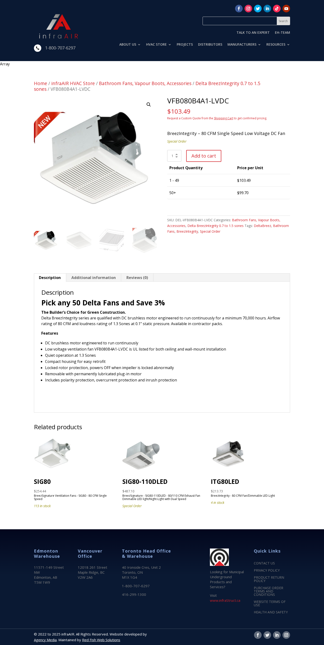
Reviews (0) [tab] (137, 277)
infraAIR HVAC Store (73, 83)
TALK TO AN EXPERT (253, 33)
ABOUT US (127, 45)
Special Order (210, 231)
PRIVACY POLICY (267, 571)
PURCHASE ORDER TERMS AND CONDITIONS (268, 591)
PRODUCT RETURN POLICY (269, 579)
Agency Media (45, 639)
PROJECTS (185, 45)
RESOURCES (275, 45)
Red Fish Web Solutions (101, 639)
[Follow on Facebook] (239, 8)
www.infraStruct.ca (225, 600)
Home (40, 83)
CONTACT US (264, 563)
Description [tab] (50, 277)
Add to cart (203, 156)
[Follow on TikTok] (277, 8)
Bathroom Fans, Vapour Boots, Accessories (145, 83)
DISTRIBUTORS (210, 45)
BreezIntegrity (187, 231)
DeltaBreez (262, 225)
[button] (148, 104)
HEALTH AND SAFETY (271, 612)
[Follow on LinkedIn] (267, 8)
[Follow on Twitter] (258, 8)
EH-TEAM (282, 33)
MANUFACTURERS (241, 45)
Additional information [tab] (93, 277)
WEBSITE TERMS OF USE (270, 603)
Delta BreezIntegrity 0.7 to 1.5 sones (215, 225)
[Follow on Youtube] (286, 8)
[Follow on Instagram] (248, 8)
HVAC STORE (156, 45)
